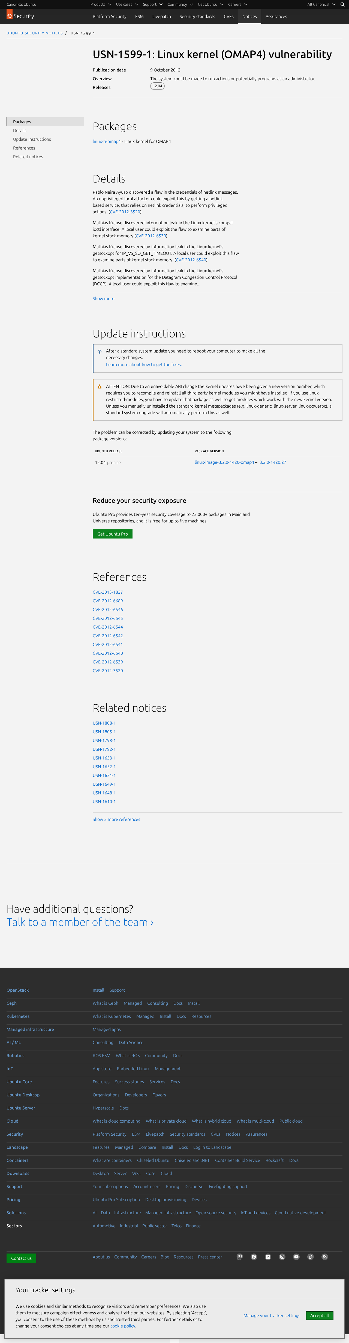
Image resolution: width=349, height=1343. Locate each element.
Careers (148, 1256)
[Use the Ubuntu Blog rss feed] (325, 1258)
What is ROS (128, 1055)
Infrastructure (127, 1212)
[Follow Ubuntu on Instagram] (283, 1258)
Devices (199, 1199)
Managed (133, 1003)
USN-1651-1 (104, 775)
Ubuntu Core (19, 1081)
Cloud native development (300, 1212)
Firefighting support (228, 1186)
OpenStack (18, 990)
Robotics (15, 1055)
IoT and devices (255, 1212)
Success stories (129, 1081)
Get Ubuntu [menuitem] (207, 4)
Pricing (172, 1186)
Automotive (104, 1225)
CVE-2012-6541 (108, 644)
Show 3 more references (116, 819)
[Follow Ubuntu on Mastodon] (240, 1258)
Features (101, 1081)
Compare (147, 1147)
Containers (17, 1160)
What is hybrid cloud (211, 1120)
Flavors (159, 1094)
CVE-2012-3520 (125, 211)
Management (168, 1068)
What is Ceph (105, 1003)
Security (15, 1134)
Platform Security (110, 16)
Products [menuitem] (98, 4)
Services (157, 1081)
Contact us (21, 1258)
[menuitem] (321, 4)
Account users (146, 1186)
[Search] (342, 4)
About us (101, 1256)
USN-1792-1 (104, 749)
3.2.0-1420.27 (273, 462)
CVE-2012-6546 (108, 609)
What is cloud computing (116, 1120)
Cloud (12, 1120)
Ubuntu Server (21, 1107)
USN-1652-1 (104, 766)
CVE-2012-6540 (191, 259)
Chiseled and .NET (192, 1160)
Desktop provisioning (165, 1199)
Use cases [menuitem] (124, 4)
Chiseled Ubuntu (153, 1160)
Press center (210, 1256)
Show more (104, 298)
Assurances (276, 16)
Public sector (154, 1225)
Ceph (12, 1003)
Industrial (129, 1225)
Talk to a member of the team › (80, 922)
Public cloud (291, 1120)
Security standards (197, 16)
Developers (136, 1094)
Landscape (17, 1147)
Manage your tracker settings (271, 1315)
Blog (165, 1256)
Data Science (131, 1042)
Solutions (16, 1212)
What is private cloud (166, 1120)
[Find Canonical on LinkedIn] (269, 1258)
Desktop (101, 1173)
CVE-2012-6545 (108, 618)
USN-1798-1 (104, 740)
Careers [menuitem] (234, 4)
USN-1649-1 (104, 784)
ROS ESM (101, 1055)
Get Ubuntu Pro (112, 533)
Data (105, 1212)
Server (120, 1173)
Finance (193, 1225)
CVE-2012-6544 (108, 626)
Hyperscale (103, 1107)
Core (150, 1173)
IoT (10, 1068)
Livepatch (161, 16)
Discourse (194, 1186)
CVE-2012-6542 (108, 635)
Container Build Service (237, 1160)
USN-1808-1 (104, 722)
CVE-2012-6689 (108, 600)
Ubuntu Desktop (23, 1094)
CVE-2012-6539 (151, 235)
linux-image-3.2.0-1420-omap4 (224, 462)
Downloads (18, 1173)
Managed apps (107, 1029)
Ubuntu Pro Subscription (116, 1199)
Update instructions (32, 139)
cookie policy (122, 1325)
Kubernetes (18, 1016)
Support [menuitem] (150, 4)
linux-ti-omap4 (107, 141)
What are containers (112, 1160)
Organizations (106, 1094)
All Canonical (318, 4)
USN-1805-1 (104, 731)
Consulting (157, 1003)
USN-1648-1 (104, 792)
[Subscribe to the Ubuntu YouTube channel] (297, 1258)
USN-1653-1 (104, 757)
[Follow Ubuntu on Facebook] (255, 1258)
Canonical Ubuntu (21, 4)
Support (117, 990)
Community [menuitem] (177, 4)
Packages (22, 121)
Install (98, 990)
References (24, 147)
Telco (177, 1225)
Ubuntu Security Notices (35, 32)
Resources (201, 1016)
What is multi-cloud (255, 1120)
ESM (139, 16)
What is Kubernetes (112, 1016)
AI (95, 1212)
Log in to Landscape (212, 1147)
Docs (178, 1003)
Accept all (319, 1315)
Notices (249, 16)
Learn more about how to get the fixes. (144, 364)
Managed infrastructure (30, 1029)
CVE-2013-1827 (108, 592)
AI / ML (14, 1042)
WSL (136, 1173)
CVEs (229, 16)
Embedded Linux (133, 1068)
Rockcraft (275, 1160)
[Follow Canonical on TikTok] (311, 1258)
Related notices (28, 156)
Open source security (215, 1212)
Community (156, 1055)
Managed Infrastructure (168, 1212)
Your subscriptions (110, 1186)
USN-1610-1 (104, 801)
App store (102, 1068)
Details (19, 130)
